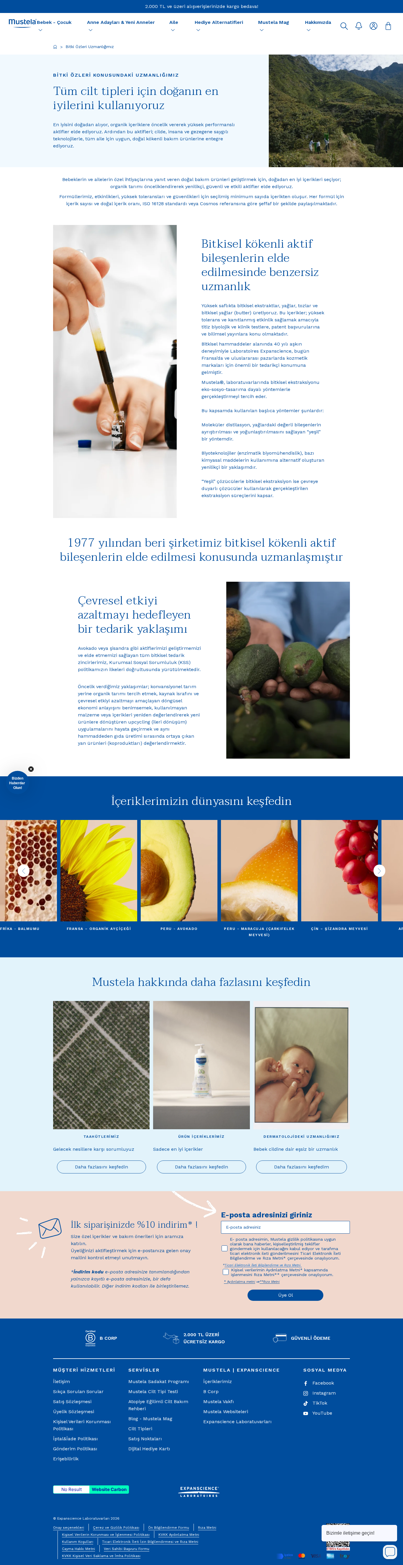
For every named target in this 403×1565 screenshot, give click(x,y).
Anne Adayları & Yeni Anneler (121, 22)
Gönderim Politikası (75, 1448)
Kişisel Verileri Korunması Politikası (82, 1425)
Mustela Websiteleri (225, 1411)
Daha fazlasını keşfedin (101, 1167)
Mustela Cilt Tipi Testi (153, 1391)
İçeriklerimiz (217, 1381)
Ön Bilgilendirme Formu (168, 1527)
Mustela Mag (273, 22)
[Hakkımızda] (308, 29)
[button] (344, 26)
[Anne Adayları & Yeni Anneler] (90, 29)
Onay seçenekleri (68, 1527)
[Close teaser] (31, 769)
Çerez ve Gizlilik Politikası (116, 1527)
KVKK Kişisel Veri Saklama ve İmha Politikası (101, 1556)
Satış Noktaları (145, 1438)
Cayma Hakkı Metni (78, 1549)
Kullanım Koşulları (77, 1542)
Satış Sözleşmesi (72, 1401)
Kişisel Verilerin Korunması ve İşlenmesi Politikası (106, 1535)
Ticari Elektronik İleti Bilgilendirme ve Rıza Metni (263, 1265)
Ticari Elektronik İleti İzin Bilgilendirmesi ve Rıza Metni (150, 1542)
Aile (173, 22)
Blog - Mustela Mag (150, 1418)
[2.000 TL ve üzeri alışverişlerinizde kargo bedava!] (201, 6)
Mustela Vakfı (218, 1401)
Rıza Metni (207, 1527)
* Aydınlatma (235, 1282)
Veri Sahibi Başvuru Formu (126, 1549)
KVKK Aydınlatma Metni (178, 1535)
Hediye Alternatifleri (219, 22)
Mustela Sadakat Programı (158, 1381)
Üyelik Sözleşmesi (73, 1411)
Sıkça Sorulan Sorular (78, 1391)
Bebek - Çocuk (54, 22)
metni (250, 1282)
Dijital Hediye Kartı (149, 1448)
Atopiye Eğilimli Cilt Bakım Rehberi (158, 1405)
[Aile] (172, 29)
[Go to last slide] (24, 870)
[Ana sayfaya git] (55, 47)
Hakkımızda (318, 22)
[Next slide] (379, 870)
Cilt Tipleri (140, 1428)
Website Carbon (109, 1489)
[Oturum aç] (373, 26)
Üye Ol (285, 1295)
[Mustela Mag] (261, 29)
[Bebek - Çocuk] (40, 29)
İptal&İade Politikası (75, 1438)
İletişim (61, 1381)
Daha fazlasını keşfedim (301, 1167)
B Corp (211, 1391)
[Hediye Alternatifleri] (198, 29)
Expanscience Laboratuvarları (237, 1421)
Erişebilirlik (65, 1459)
